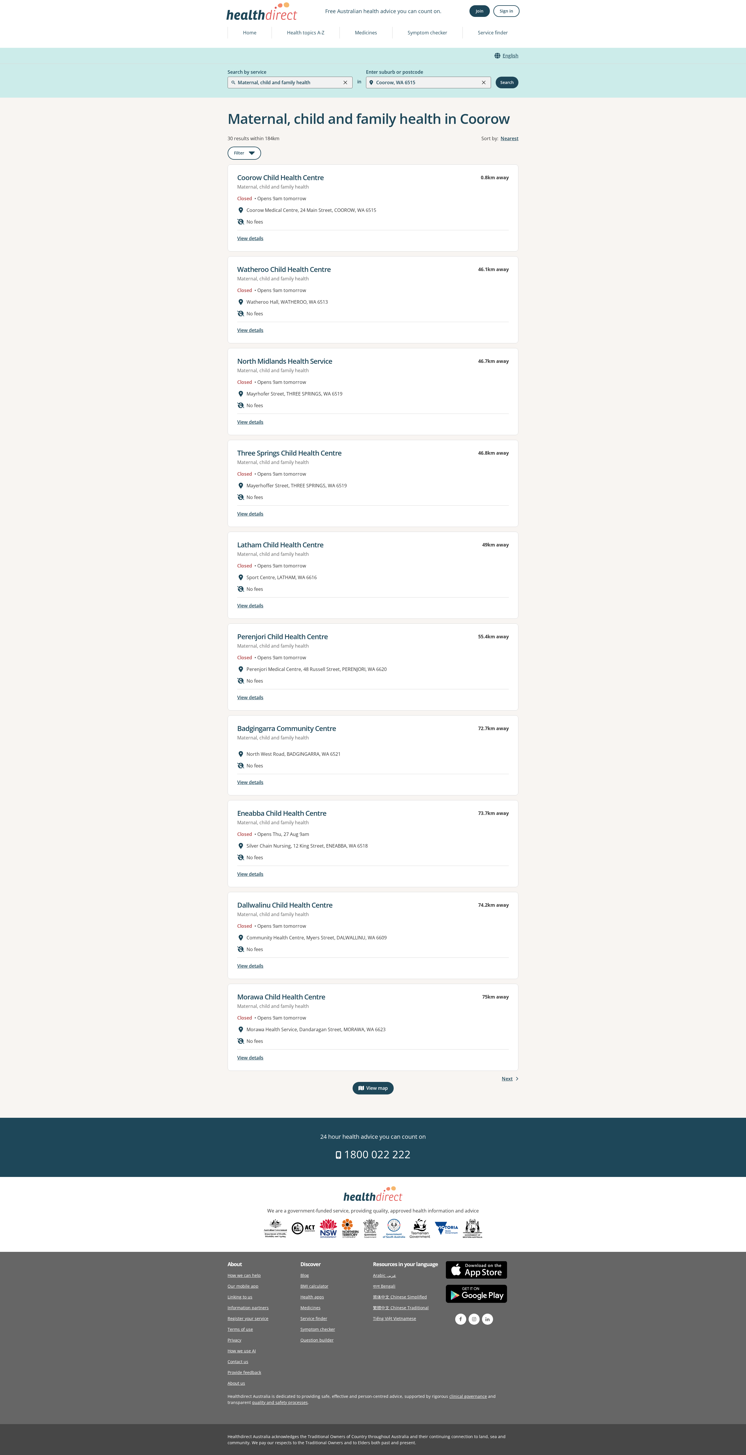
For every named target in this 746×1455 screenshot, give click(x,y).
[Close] (345, 82)
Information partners (248, 1307)
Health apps (312, 1297)
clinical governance (468, 1396)
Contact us (238, 1361)
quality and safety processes (280, 1402)
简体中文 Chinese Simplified (400, 1297)
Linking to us (240, 1297)
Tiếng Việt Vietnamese (394, 1318)
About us (236, 1383)
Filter (247, 154)
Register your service (248, 1318)
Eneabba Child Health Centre (281, 813)
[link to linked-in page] (487, 1319)
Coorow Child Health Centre (280, 177)
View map (380, 1089)
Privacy (234, 1340)
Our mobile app (243, 1286)
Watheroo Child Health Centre (284, 269)
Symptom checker (427, 32)
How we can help (244, 1275)
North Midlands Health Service (284, 361)
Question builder (317, 1340)
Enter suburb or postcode (394, 72)
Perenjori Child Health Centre (282, 636)
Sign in (506, 11)
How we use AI (242, 1351)
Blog (304, 1275)
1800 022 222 (376, 1154)
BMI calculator (314, 1286)
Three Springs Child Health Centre (289, 453)
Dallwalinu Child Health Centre (284, 905)
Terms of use (240, 1329)
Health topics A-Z (305, 32)
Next (507, 1079)
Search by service (247, 72)
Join (479, 11)
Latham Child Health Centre (280, 544)
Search (507, 82)
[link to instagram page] (474, 1319)
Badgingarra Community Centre (286, 728)
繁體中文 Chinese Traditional (401, 1307)
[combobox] (238, 18)
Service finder (493, 32)
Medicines (366, 32)
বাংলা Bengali (384, 1286)
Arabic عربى (384, 1275)
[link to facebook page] (460, 1319)
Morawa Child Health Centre (281, 996)
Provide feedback (244, 1372)
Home (249, 32)
